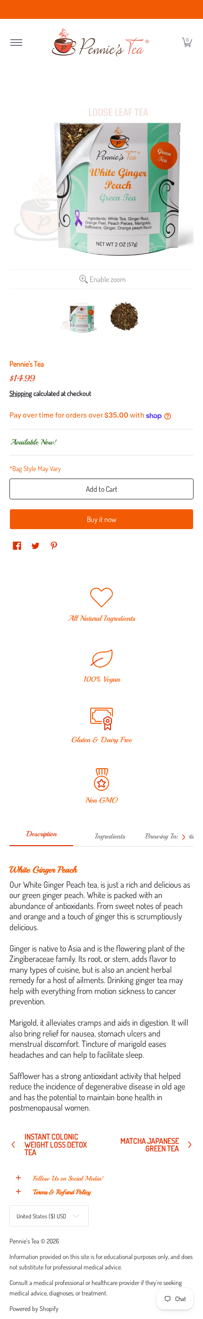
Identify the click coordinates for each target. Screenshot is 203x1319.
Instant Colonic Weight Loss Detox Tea (56, 1144)
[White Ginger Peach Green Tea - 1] (78, 317)
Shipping (20, 393)
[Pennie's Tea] (101, 42)
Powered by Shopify (34, 1308)
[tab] (41, 837)
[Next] (183, 837)
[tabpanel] (101, 984)
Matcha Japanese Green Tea (149, 1145)
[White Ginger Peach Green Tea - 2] (124, 317)
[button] (15, 42)
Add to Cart (102, 489)
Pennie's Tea (26, 363)
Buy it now (101, 519)
